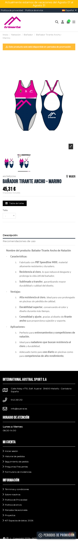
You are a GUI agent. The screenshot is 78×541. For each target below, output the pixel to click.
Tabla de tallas (16, 203)
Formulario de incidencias (18, 472)
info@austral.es (19, 408)
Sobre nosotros (12, 494)
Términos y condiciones (17, 489)
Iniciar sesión (11, 451)
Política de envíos (34, 10)
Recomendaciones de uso (19, 241)
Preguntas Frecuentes (16, 466)
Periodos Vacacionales (16, 510)
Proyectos (10, 515)
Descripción (10, 235)
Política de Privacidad (16, 499)
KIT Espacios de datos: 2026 (19, 520)
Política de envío (13, 504)
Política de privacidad (12, 10)
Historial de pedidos (15, 456)
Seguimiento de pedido (17, 461)
